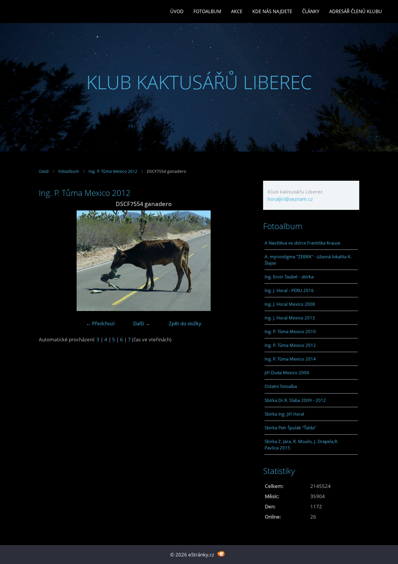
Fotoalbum (207, 11)
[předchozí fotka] (48, 260)
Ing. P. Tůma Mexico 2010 (290, 331)
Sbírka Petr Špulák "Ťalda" (290, 428)
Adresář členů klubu (355, 11)
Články (310, 11)
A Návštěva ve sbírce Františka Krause (302, 243)
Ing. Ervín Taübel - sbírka (289, 277)
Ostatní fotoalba (281, 386)
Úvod (177, 11)
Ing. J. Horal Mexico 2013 (290, 318)
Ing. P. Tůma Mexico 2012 (113, 171)
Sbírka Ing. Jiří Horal (284, 414)
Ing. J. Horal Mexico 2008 (290, 304)
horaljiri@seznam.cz (290, 199)
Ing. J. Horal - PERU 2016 (289, 290)
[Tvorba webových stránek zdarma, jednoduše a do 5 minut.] (221, 554)
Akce (236, 11)
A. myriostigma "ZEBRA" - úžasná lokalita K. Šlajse (308, 260)
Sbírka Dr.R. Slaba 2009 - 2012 (295, 400)
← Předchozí (100, 323)
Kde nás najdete (272, 11)
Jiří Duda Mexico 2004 (287, 372)
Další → (141, 323)
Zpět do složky (185, 323)
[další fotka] (239, 260)
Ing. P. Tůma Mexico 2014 (290, 359)
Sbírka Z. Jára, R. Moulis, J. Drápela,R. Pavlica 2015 (301, 444)
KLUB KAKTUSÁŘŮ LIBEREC (199, 82)
